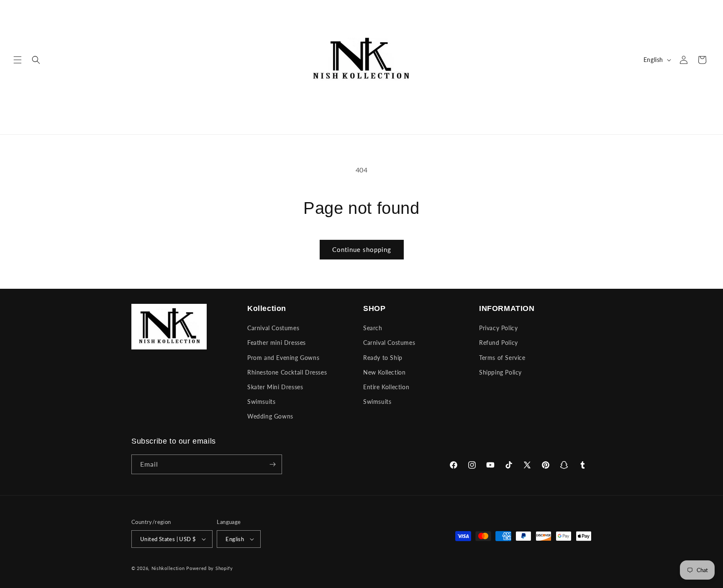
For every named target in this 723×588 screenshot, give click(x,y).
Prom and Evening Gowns (283, 357)
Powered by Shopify (209, 568)
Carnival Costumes (273, 327)
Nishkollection (168, 568)
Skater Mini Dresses (275, 386)
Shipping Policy (500, 372)
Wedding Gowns (270, 416)
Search (372, 327)
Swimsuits (261, 401)
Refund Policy (498, 342)
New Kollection (384, 372)
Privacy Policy (498, 327)
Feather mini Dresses (276, 342)
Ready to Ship (383, 357)
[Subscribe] (272, 464)
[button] (17, 60)
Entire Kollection (386, 386)
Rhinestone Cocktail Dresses (287, 372)
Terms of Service (502, 357)
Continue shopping (361, 249)
